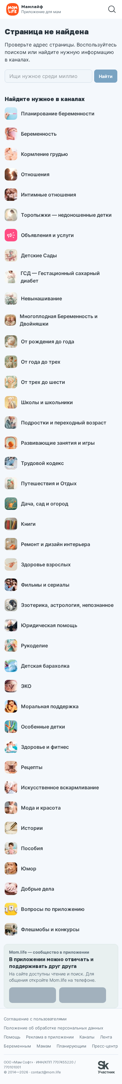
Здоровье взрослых (46, 564)
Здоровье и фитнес (45, 747)
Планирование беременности (57, 113)
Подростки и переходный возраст (63, 422)
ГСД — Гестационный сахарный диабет (60, 277)
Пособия (32, 848)
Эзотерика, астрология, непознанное (67, 605)
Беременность (39, 134)
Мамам (44, 1045)
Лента (106, 1036)
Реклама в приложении (50, 1036)
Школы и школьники (47, 402)
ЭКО (26, 686)
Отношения (35, 174)
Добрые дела (37, 889)
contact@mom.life (46, 1072)
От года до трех (40, 362)
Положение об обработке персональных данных (53, 1027)
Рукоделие (34, 645)
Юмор (28, 868)
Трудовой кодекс (42, 463)
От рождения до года (47, 341)
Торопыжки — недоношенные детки (66, 215)
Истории (32, 828)
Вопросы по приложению (52, 909)
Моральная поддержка (50, 706)
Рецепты (32, 767)
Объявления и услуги (47, 235)
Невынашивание (41, 298)
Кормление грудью (44, 154)
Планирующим (71, 1045)
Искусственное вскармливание (60, 787)
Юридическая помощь (49, 625)
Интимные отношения (48, 194)
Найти (106, 76)
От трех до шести (43, 382)
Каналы (86, 1036)
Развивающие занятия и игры (58, 443)
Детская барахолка (45, 666)
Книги (28, 524)
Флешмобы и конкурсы (50, 929)
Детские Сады (39, 255)
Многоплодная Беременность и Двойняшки (59, 320)
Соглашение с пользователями (35, 1018)
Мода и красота (41, 808)
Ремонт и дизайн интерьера (55, 544)
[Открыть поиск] (112, 9)
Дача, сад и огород (44, 504)
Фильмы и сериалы (45, 585)
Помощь (12, 1036)
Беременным (17, 1045)
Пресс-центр (105, 1045)
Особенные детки (43, 726)
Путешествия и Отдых (49, 483)
